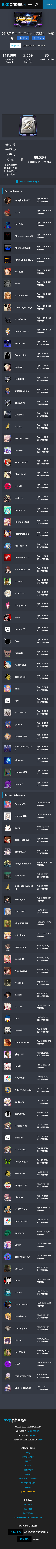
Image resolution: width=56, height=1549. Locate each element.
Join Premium (28, 1491)
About (28, 1465)
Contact (28, 1470)
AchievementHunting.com (28, 1517)
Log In (49, 4)
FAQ (28, 1452)
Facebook (28, 1513)
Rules (28, 1461)
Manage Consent (28, 1478)
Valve (40, 1439)
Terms (28, 1487)
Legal (28, 1474)
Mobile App (28, 1456)
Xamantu (33, 1435)
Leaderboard (29, 45)
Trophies (15, 45)
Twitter (28, 1508)
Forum (41, 45)
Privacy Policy (28, 1483)
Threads (28, 1504)
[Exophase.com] (14, 4)
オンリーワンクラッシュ (10, 152)
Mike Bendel (34, 1431)
